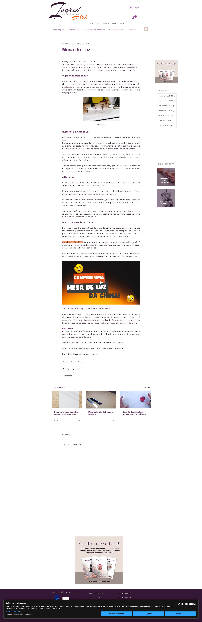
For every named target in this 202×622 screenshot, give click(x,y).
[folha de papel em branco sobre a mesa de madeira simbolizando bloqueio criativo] (67, 399)
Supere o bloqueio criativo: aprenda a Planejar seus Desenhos (66, 413)
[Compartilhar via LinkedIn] (73, 369)
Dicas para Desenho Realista (73, 362)
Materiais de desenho (95, 30)
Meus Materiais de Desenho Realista (100, 413)
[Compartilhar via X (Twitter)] (68, 369)
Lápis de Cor (74, 30)
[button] (134, 17)
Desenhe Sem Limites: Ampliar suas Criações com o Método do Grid (134, 413)
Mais (131, 30)
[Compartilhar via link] (79, 369)
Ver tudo (147, 387)
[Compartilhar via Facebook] (63, 369)
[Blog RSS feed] (146, 29)
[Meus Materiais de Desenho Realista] (101, 399)
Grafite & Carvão (117, 30)
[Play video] (101, 283)
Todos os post (58, 30)
